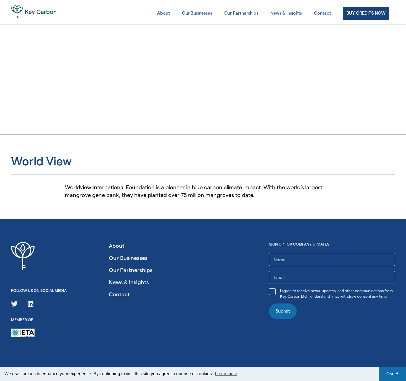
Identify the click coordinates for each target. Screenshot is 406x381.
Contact (322, 13)
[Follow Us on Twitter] (14, 304)
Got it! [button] (392, 374)
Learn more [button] (226, 373)
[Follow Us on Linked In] (30, 304)
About (163, 13)
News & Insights (286, 13)
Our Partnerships (241, 13)
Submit (283, 311)
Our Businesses (197, 13)
